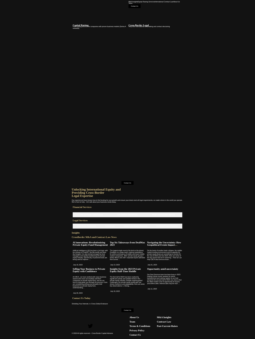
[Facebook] (74, 325)
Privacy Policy (136, 330)
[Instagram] (79, 325)
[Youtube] (95, 325)
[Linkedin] (84, 325)
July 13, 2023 (115, 265)
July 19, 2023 (115, 291)
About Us (176, 2)
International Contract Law (164, 2)
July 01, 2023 (152, 265)
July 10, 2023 (78, 265)
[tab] (91, 214)
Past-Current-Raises (167, 326)
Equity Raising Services (146, 2)
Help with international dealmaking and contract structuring (149, 26)
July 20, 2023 (78, 293)
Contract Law (164, 321)
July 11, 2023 (152, 289)
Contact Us (135, 335)
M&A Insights (133, 2)
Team (130, 3)
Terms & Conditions (139, 326)
